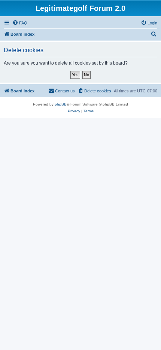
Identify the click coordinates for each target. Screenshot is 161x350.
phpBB (61, 104)
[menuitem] (19, 22)
